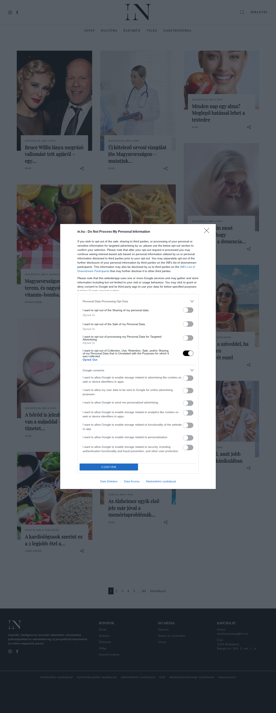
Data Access (132, 481)
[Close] (208, 232)
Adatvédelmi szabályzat (161, 481)
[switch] (188, 310)
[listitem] (138, 301)
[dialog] (138, 356)
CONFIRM (108, 467)
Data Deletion (109, 481)
